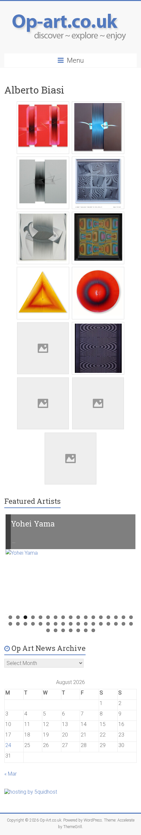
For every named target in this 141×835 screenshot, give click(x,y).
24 (55, 624)
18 (10, 624)
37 (63, 630)
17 (131, 617)
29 (93, 624)
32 (116, 624)
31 (108, 624)
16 (123, 617)
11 (86, 617)
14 (108, 617)
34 (131, 624)
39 (78, 630)
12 (93, 617)
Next (126, 573)
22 (40, 624)
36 (55, 630)
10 (78, 617)
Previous (14, 573)
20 (25, 624)
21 (33, 624)
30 (101, 624)
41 (93, 630)
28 (86, 624)
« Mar (10, 774)
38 (70, 630)
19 (18, 624)
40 (86, 630)
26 (70, 624)
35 (48, 630)
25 (63, 624)
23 (48, 624)
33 (123, 624)
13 (101, 617)
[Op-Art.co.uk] (70, 9)
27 (78, 624)
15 (116, 617)
